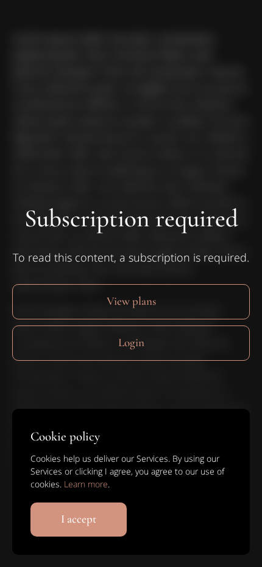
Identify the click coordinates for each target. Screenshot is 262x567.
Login (131, 342)
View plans (131, 301)
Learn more (86, 484)
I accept (78, 519)
